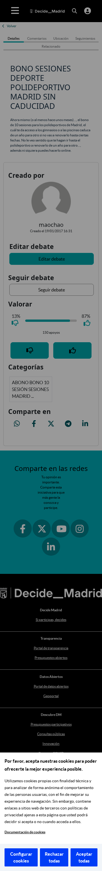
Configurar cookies (21, 857)
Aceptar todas (84, 857)
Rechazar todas (54, 857)
